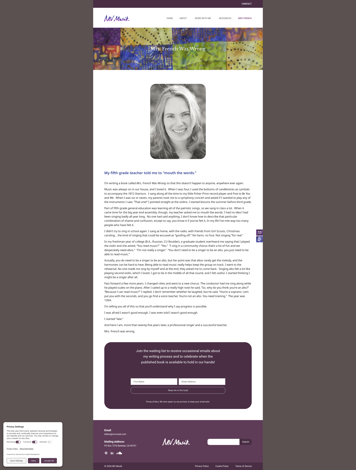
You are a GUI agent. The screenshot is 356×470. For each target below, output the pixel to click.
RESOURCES (225, 18)
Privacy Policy (202, 466)
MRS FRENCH (245, 18)
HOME (170, 18)
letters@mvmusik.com (115, 434)
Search (245, 442)
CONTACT (247, 4)
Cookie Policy (222, 466)
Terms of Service (243, 466)
